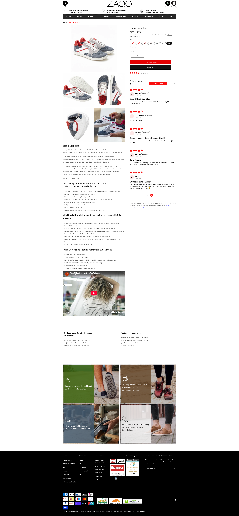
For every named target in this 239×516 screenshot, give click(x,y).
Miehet (91, 16)
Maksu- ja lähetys (69, 463)
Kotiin (68, 16)
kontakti (81, 460)
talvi (96, 480)
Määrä (132, 51)
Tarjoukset (104, 16)
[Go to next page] (158, 195)
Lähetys (169, 34)
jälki (64, 467)
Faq (80, 463)
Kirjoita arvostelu (158, 83)
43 (145, 43)
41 (133, 43)
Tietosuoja (66, 474)
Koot (161, 16)
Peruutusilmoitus (70, 482)
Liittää (81, 474)
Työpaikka (82, 467)
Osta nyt (150, 67)
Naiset (79, 16)
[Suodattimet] (170, 83)
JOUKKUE (135, 16)
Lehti (171, 16)
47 (169, 43)
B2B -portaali (83, 471)
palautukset (67, 478)
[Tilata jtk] (174, 468)
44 (151, 43)
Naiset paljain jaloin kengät (99, 461)
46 (163, 43)
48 (133, 47)
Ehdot (65, 471)
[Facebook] (175, 500)
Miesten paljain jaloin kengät (100, 467)
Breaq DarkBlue (74, 22)
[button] (65, 3)
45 (157, 43)
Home (65, 22)
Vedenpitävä (99, 476)
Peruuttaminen (68, 460)
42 (139, 43)
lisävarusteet (120, 16)
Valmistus (149, 16)
